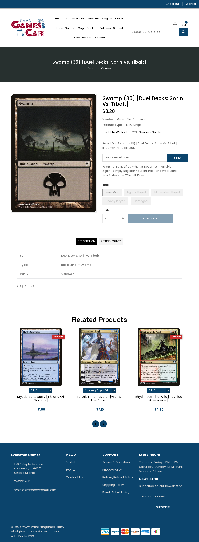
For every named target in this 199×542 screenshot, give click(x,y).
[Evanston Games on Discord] (20, 4)
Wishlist (191, 4)
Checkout (172, 4)
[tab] (86, 241)
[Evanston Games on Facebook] (6, 4)
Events (71, 470)
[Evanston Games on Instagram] (13, 4)
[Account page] (175, 24)
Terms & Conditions (116, 462)
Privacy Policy (112, 470)
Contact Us (74, 477)
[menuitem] (59, 18)
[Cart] (184, 24)
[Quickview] (18, 411)
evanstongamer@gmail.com (31, 490)
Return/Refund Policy (117, 477)
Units (106, 210)
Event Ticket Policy (115, 492)
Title (105, 185)
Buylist (70, 462)
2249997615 (22, 481)
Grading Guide (150, 132)
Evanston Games (99, 68)
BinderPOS (26, 536)
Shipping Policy (113, 485)
